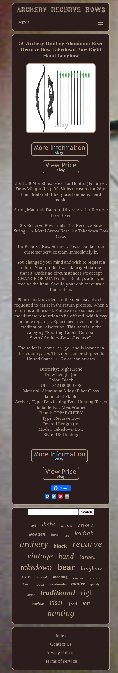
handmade (57, 584)
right (88, 592)
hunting (60, 613)
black (60, 545)
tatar (27, 584)
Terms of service (61, 661)
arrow (66, 525)
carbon (38, 604)
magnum (79, 577)
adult (40, 585)
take (67, 535)
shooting (60, 577)
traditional (57, 592)
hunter (78, 583)
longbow (91, 568)
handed (41, 577)
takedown (36, 567)
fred (73, 603)
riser (56, 602)
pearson (95, 577)
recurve (87, 543)
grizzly (94, 584)
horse (55, 535)
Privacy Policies (61, 652)
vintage (40, 555)
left (86, 603)
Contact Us (61, 644)
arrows (85, 524)
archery (33, 544)
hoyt (32, 525)
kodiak (84, 533)
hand (66, 556)
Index (61, 635)
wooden (37, 534)
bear (66, 567)
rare (26, 576)
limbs (48, 524)
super (31, 595)
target (87, 556)
